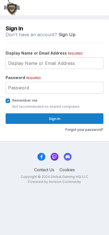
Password (23, 77)
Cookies (67, 169)
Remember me (24, 100)
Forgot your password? (84, 130)
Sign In (54, 118)
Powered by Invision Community (54, 182)
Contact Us (44, 169)
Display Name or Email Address (44, 53)
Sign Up (66, 34)
